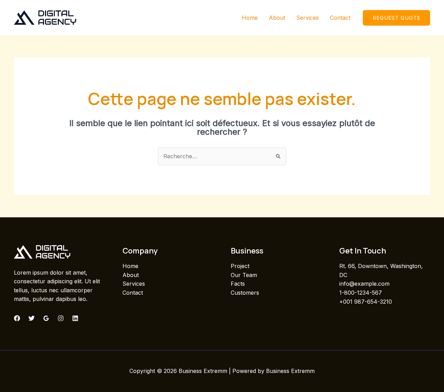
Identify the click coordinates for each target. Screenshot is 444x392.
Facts (238, 283)
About (277, 17)
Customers (245, 292)
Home (250, 17)
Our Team (244, 274)
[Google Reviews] (46, 318)
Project (240, 265)
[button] (396, 18)
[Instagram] (61, 318)
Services (307, 17)
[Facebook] (17, 318)
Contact (340, 17)
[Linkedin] (75, 318)
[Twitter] (31, 318)
